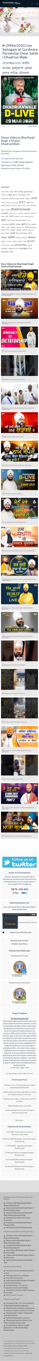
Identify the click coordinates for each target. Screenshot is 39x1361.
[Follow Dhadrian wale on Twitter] (20, 1337)
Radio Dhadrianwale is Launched (19, 1106)
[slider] (34, 914)
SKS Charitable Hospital (14, 1295)
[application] (19, 914)
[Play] (3, 914)
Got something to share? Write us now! (19, 1073)
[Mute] (30, 914)
